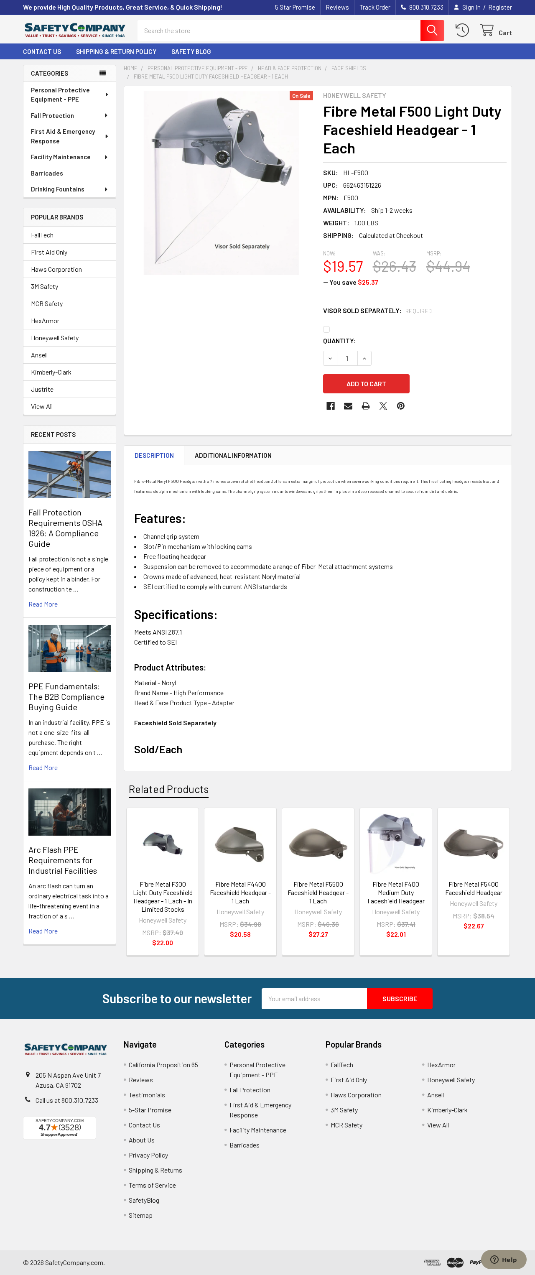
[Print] (365, 405)
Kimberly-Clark (51, 372)
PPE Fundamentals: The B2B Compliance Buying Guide (66, 696)
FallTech (42, 235)
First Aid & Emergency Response (63, 136)
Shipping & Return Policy (116, 51)
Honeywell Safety (55, 338)
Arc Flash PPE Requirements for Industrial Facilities (62, 859)
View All (42, 406)
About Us (142, 1140)
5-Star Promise (150, 1110)
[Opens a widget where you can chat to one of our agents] (504, 1260)
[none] (221, 183)
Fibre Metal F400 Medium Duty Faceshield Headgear (396, 892)
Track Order (374, 7)
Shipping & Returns (155, 1170)
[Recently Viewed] (464, 30)
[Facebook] (330, 405)
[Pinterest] (400, 405)
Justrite (42, 389)
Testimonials (147, 1095)
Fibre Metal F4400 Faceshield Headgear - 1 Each (240, 892)
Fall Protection (52, 115)
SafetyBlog (144, 1200)
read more (43, 604)
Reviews (337, 7)
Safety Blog (191, 51)
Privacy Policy (148, 1155)
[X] (383, 405)
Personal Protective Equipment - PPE (60, 94)
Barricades (47, 173)
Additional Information (233, 455)
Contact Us (42, 51)
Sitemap (141, 1215)
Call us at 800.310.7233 (67, 1100)
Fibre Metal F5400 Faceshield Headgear (473, 888)
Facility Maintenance (61, 157)
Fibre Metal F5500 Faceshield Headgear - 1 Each (318, 892)
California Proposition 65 (163, 1064)
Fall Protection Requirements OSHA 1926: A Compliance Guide (65, 527)
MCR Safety (47, 303)
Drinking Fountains (57, 189)
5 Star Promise (295, 7)
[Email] (348, 405)
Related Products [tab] (169, 789)
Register (500, 7)
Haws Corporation (56, 269)
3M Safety (44, 286)
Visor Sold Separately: (377, 310)
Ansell (39, 355)
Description (154, 455)
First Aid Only (49, 252)
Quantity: (339, 340)
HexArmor (45, 320)
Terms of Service (152, 1185)
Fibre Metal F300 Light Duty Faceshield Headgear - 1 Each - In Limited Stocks (163, 896)
